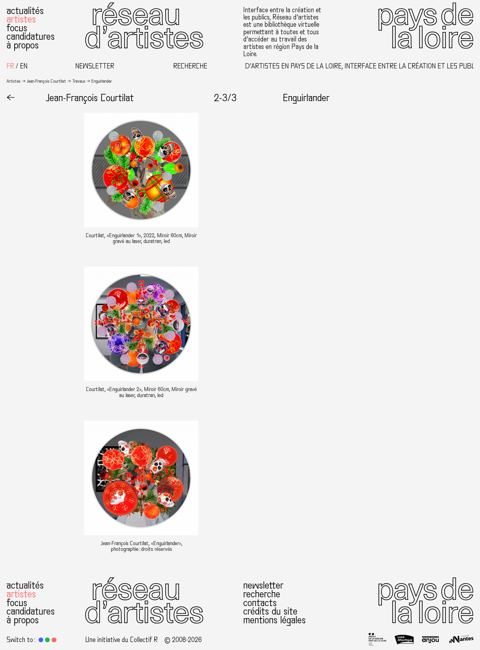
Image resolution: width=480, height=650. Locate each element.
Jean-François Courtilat (46, 81)
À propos (22, 45)
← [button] (10, 98)
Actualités (25, 10)
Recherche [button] (190, 66)
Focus (16, 28)
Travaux (78, 81)
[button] (40, 640)
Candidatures (30, 36)
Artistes (21, 19)
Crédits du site (270, 611)
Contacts (260, 603)
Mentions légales (274, 620)
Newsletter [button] (94, 66)
